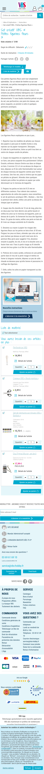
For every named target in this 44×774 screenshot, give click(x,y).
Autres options (8, 768)
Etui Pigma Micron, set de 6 (24, 453)
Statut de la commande (32, 647)
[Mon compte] (34, 8)
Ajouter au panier (26, 372)
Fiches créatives (29, 605)
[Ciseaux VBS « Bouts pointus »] (7, 393)
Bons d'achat (28, 597)
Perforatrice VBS (20, 347)
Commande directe (9, 618)
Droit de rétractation (9, 634)
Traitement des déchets (11, 606)
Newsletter (27, 602)
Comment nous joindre (31, 644)
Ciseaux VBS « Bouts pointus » (25, 378)
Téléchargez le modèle (12, 67)
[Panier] (40, 8)
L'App (4, 651)
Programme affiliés (9, 601)
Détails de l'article (25, 361)
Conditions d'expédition (11, 626)
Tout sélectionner (11, 333)
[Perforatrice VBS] (7, 360)
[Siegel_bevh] (11, 692)
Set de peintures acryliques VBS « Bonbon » (27, 414)
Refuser (28, 768)
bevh (19, 687)
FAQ (24, 608)
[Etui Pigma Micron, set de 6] (7, 468)
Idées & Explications (10, 22)
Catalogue (27, 594)
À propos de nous (8, 598)
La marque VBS (7, 604)
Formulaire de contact (11, 572)
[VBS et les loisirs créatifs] (22, 5)
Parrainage (27, 599)
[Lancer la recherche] (40, 15)
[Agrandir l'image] (39, 114)
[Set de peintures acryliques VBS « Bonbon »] (7, 431)
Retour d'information (31, 650)
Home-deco (23, 22)
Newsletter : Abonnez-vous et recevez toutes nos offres (22, 505)
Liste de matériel (9, 71)
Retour (4, 643)
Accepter (38, 768)
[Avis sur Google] (22, 679)
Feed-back (32, 571)
